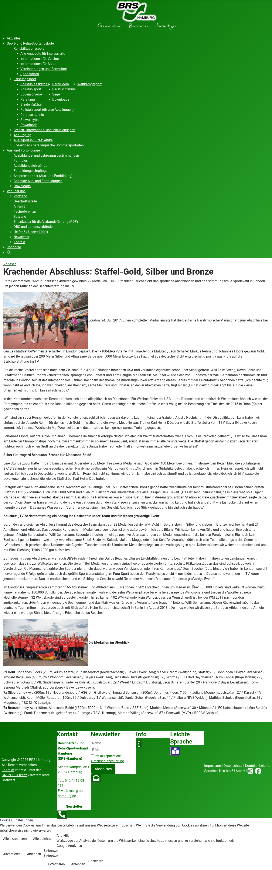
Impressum (212, 766)
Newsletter (74, 806)
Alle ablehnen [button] (43, 839)
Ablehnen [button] (34, 854)
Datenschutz (233, 766)
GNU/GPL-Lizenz (14, 775)
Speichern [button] (95, 861)
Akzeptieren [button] (12, 854)
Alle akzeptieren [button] (15, 839)
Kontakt (251, 766)
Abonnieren (103, 769)
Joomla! (8, 770)
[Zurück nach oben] (265, 862)
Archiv (240, 771)
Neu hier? (226, 771)
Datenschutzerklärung (107, 761)
